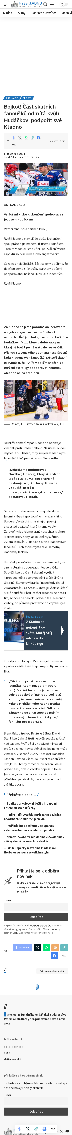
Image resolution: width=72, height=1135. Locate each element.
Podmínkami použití (41, 925)
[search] (45, 4)
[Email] (55, 947)
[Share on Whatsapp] (26, 138)
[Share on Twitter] (20, 138)
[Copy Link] (32, 138)
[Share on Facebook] (13, 138)
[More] (13, 145)
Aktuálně (12, 98)
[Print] (38, 138)
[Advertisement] (36, 55)
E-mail (8, 900)
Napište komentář (54, 971)
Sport (27, 98)
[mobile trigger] (7, 4)
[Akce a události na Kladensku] (26, 4)
